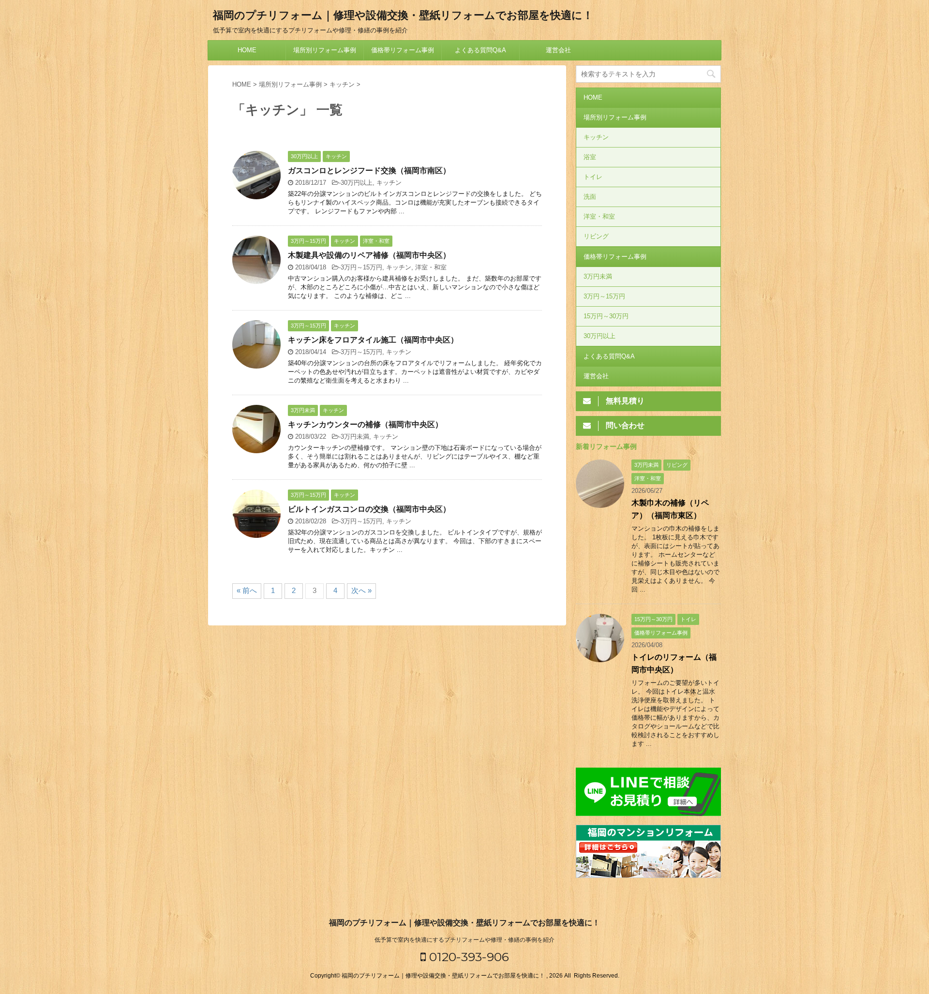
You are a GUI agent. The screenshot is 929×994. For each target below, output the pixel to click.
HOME (247, 50)
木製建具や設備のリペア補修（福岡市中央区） (369, 255)
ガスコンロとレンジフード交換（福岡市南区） (369, 170)
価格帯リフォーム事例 (402, 50)
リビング (596, 236)
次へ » (361, 590)
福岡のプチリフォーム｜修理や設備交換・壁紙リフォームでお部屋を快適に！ (403, 15)
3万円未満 (355, 436)
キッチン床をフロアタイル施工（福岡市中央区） (373, 340)
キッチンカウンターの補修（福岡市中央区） (365, 424)
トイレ (593, 176)
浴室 (590, 157)
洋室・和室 (431, 267)
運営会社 (558, 50)
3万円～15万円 (361, 267)
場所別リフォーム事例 (324, 50)
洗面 (590, 196)
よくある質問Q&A (480, 50)
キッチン (389, 182)
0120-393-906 (467, 956)
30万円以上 (357, 182)
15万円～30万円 (606, 316)
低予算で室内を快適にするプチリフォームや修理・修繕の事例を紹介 (464, 939)
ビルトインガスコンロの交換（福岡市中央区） (369, 509)
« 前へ (247, 590)
